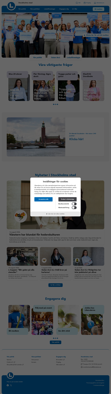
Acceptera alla (43, 199)
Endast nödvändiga (67, 199)
